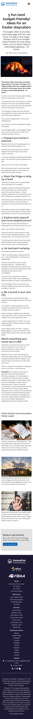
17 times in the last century (20, 113)
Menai (16, 650)
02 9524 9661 (17, 665)
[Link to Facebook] (13, 668)
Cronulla (16, 640)
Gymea (16, 645)
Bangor (16, 633)
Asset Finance (16, 610)
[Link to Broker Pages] (20, 668)
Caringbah (16, 638)
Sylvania (16, 655)
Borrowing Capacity (16, 599)
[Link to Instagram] (15, 668)
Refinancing (16, 627)
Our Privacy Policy (16, 591)
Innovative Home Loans (16, 584)
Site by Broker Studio (16, 714)
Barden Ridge (16, 635)
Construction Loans (16, 617)
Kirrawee (16, 648)
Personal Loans (17, 625)
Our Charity (16, 586)
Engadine (16, 643)
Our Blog (16, 604)
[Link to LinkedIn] (17, 668)
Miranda (16, 652)
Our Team (16, 589)
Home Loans (16, 620)
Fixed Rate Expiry (16, 602)
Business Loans (16, 613)
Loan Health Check (16, 597)
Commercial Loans (16, 615)
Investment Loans (16, 622)
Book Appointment (10, 544)
